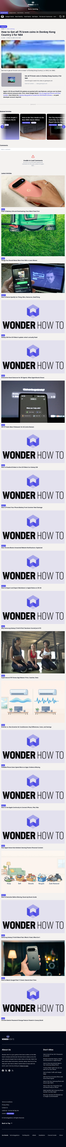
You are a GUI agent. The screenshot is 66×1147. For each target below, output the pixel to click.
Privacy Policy (5, 1105)
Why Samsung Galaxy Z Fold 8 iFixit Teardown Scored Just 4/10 (21, 628)
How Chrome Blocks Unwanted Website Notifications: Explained (21, 548)
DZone (61, 1135)
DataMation (42, 1135)
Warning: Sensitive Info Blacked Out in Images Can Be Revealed (53, 1095)
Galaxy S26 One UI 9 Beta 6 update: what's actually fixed (19, 337)
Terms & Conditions (7, 1102)
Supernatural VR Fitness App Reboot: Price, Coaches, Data (19, 677)
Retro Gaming (33, 9)
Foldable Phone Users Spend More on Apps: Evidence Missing (20, 767)
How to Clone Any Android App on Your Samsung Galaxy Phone (52, 1064)
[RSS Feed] (13, 1071)
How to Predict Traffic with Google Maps (52, 1073)
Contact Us (5, 1107)
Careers (7, 1113)
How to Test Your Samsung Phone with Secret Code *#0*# (53, 1082)
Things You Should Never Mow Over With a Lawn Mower (19, 260)
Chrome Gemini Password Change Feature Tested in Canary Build (22, 1020)
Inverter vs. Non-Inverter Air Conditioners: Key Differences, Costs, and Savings (26, 727)
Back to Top (6, 1123)
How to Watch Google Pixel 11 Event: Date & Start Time (18, 980)
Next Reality (20, 12)
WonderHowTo (4, 12)
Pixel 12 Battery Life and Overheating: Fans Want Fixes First (20, 211)
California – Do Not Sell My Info (10, 1110)
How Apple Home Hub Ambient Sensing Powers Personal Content (22, 848)
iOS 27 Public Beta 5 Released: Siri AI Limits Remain (17, 427)
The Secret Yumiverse (45, 16)
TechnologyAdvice (14, 1135)
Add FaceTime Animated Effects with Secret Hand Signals (53, 1077)
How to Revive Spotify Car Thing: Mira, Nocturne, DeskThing (20, 297)
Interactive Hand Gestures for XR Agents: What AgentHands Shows (22, 377)
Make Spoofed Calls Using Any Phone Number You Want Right (53, 1091)
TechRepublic (25, 1135)
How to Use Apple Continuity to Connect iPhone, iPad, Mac (20, 807)
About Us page (24, 1066)
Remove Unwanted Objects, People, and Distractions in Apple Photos (52, 1059)
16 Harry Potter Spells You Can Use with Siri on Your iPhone (52, 1068)
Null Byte (27, 12)
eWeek (34, 1135)
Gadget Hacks (12, 12)
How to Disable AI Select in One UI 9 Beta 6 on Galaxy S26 (19, 467)
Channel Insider (52, 1135)
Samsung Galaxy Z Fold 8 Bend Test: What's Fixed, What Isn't (20, 937)
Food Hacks (27, 16)
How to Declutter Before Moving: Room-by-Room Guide (19, 897)
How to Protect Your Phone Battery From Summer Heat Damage (21, 507)
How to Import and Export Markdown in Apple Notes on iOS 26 (21, 588)
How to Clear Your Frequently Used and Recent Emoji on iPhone (52, 1086)
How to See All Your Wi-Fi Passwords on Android (53, 1055)
